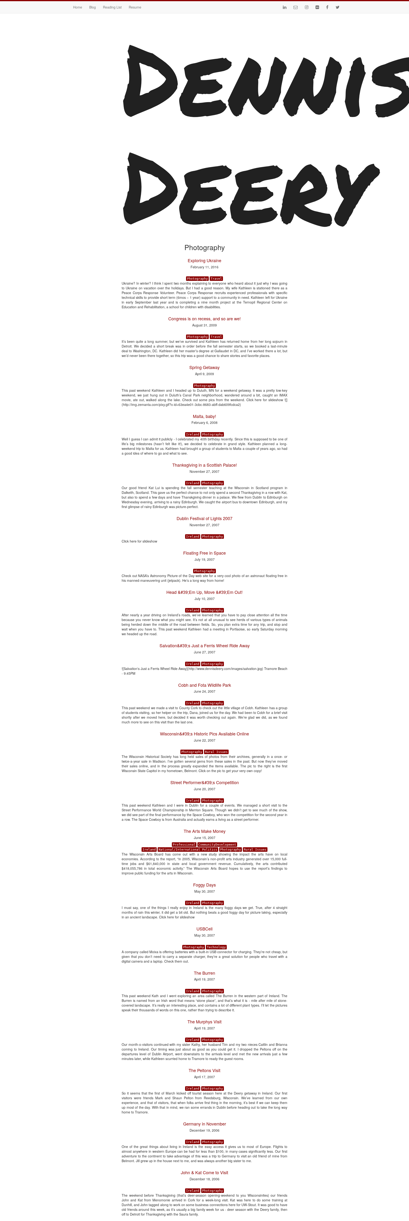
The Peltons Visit (204, 1070)
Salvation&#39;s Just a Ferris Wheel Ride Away (205, 645)
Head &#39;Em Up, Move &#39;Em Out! (204, 592)
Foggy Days (204, 885)
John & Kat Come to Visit (204, 1172)
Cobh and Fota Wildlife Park (204, 685)
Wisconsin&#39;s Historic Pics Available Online (204, 733)
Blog (92, 7)
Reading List (112, 7)
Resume (135, 7)
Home (77, 7)
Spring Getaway (204, 367)
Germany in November (204, 1124)
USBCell (204, 929)
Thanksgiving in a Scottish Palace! (204, 465)
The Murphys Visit (204, 1021)
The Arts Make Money (205, 831)
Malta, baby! (204, 416)
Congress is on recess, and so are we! (204, 318)
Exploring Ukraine (204, 260)
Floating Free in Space (204, 553)
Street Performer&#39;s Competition (204, 782)
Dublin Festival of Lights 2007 (204, 518)
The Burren (204, 973)
